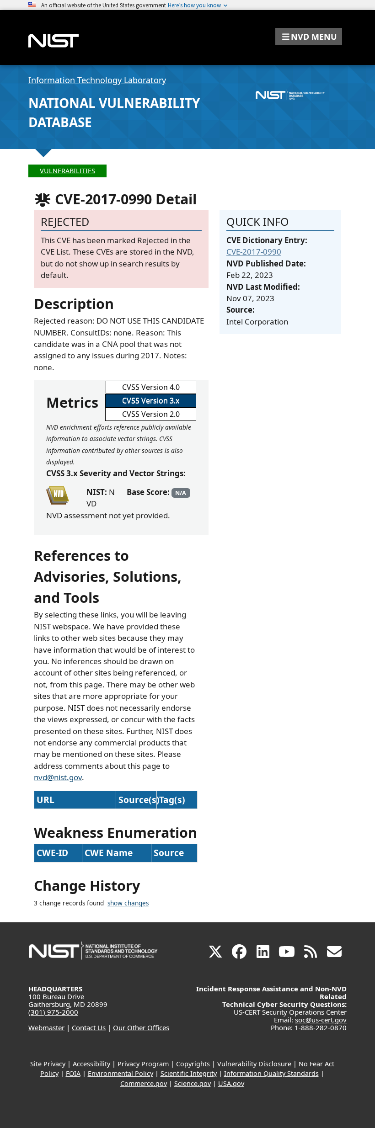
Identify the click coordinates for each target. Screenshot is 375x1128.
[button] (308, 36)
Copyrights (193, 1063)
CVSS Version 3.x (150, 400)
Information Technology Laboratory (97, 79)
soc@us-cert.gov (321, 1019)
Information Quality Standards (271, 1073)
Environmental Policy (120, 1073)
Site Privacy (47, 1063)
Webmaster (46, 1027)
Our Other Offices (141, 1027)
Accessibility (91, 1063)
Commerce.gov (143, 1083)
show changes (128, 903)
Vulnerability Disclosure (254, 1063)
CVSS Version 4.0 (151, 387)
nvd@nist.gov (58, 777)
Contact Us (89, 1027)
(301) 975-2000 (53, 1011)
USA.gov (231, 1083)
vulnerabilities (67, 170)
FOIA (73, 1073)
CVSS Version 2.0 (151, 414)
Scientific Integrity (189, 1073)
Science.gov (192, 1083)
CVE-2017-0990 (253, 251)
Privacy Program (143, 1063)
